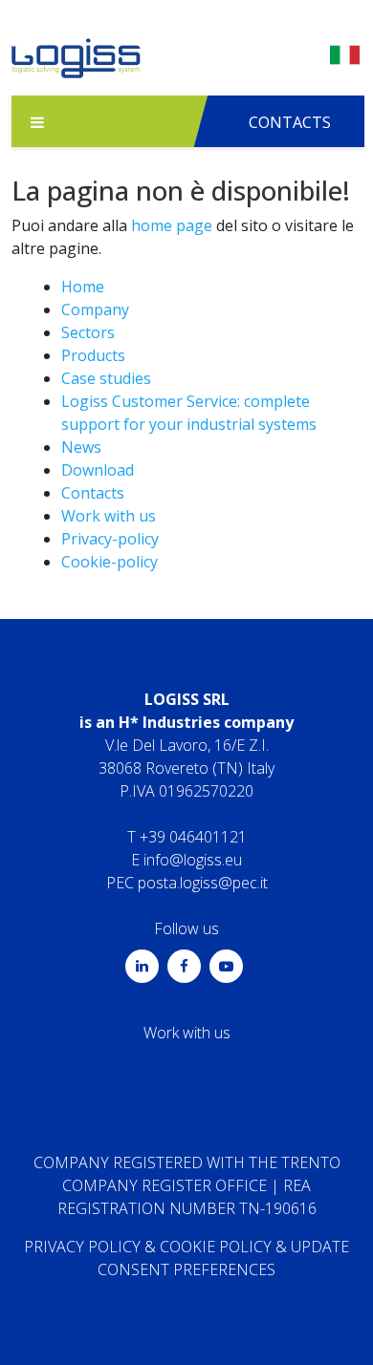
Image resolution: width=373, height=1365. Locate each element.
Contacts (92, 492)
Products (93, 355)
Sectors (88, 332)
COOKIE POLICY (216, 1246)
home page (171, 225)
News (81, 447)
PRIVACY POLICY (82, 1246)
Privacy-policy (110, 538)
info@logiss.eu (192, 859)
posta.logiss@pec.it (203, 882)
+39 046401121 (193, 836)
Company (95, 309)
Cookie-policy (109, 561)
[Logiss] (76, 62)
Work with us (108, 515)
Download (97, 469)
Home (82, 286)
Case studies (106, 378)
